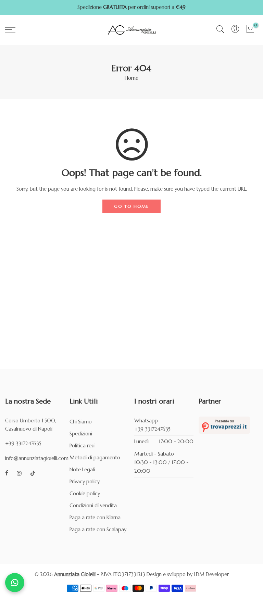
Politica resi (82, 446)
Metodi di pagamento (95, 458)
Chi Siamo (81, 422)
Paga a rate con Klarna (95, 517)
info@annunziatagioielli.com (36, 458)
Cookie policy (85, 493)
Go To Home (131, 206)
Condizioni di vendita (93, 505)
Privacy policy (85, 482)
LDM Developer (211, 574)
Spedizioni (81, 434)
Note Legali (82, 470)
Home (131, 78)
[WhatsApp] (14, 582)
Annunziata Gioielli (75, 574)
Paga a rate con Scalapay (98, 529)
